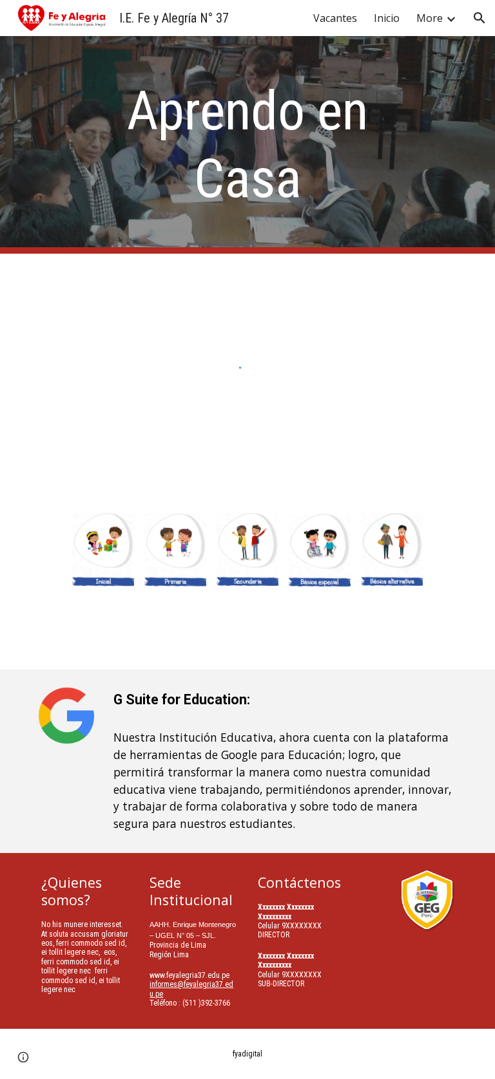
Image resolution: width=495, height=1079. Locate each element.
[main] (247, 145)
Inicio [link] (387, 18)
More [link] (429, 18)
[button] (479, 18)
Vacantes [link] (335, 18)
